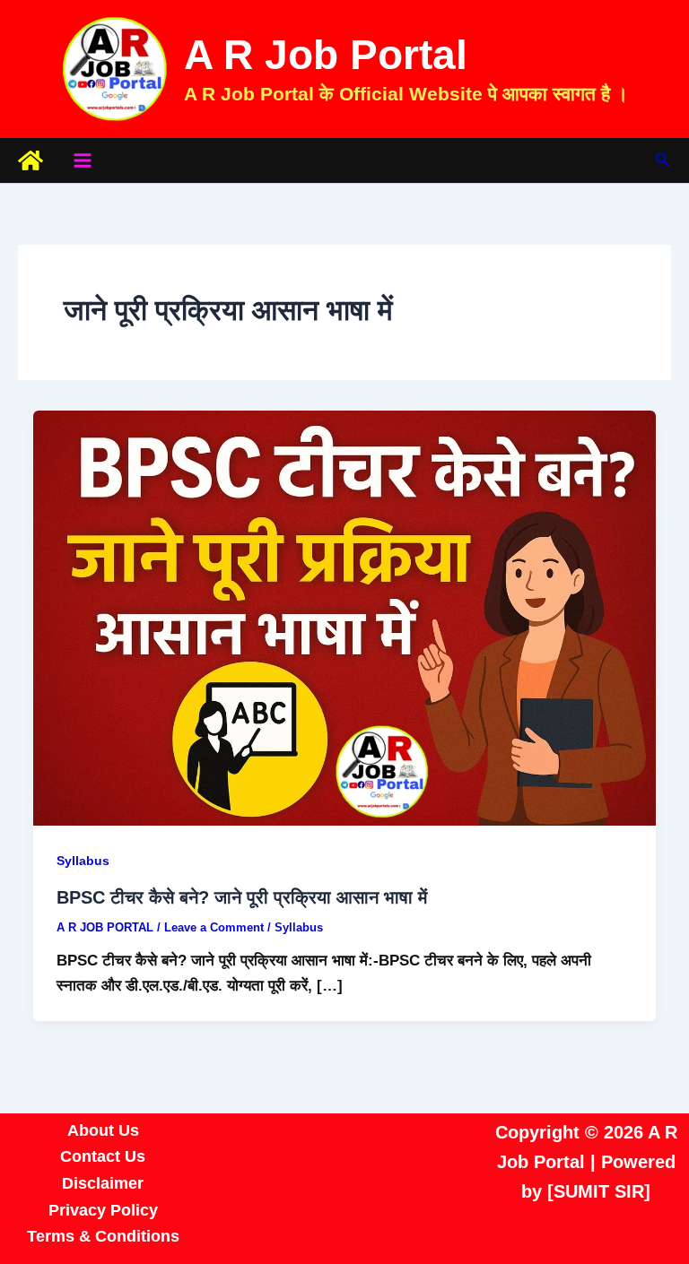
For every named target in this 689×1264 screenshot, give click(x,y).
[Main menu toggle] (82, 160)
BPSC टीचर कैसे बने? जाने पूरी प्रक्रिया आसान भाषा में (242, 897)
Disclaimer (103, 1183)
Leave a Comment (214, 927)
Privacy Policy (103, 1210)
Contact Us (102, 1156)
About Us (103, 1130)
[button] (663, 160)
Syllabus (83, 860)
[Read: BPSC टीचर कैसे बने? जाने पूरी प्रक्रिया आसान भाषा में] (344, 617)
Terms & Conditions (103, 1236)
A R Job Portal (325, 54)
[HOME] (30, 160)
